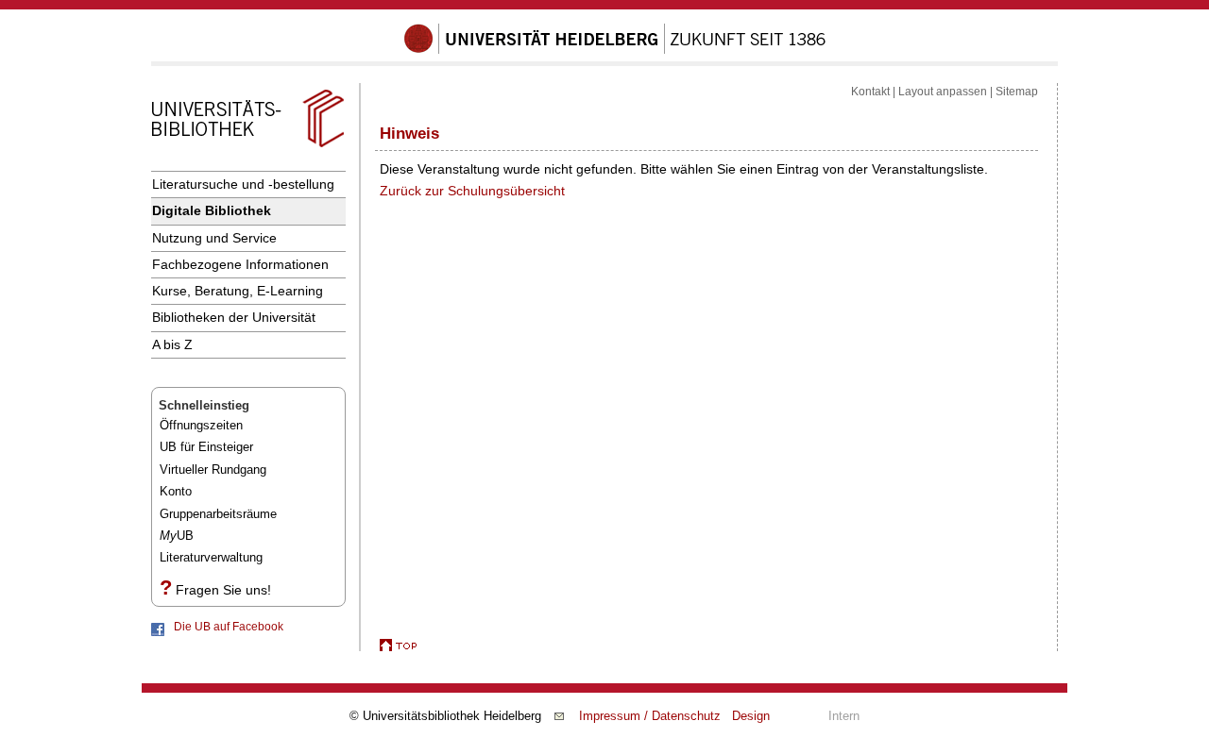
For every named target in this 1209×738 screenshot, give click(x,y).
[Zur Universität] (614, 50)
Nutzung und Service (214, 237)
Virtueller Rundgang (213, 469)
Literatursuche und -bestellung (243, 184)
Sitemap (1017, 91)
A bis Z (172, 344)
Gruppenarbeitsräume (218, 514)
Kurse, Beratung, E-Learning (237, 290)
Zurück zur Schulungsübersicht (472, 190)
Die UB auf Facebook (228, 626)
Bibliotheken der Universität (233, 317)
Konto (176, 491)
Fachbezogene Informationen (240, 264)
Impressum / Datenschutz (650, 716)
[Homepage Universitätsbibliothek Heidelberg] (247, 147)
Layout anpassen (942, 91)
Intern (844, 716)
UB (177, 535)
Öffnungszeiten (201, 425)
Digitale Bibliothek (211, 210)
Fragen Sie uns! (223, 589)
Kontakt (870, 91)
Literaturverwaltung (211, 557)
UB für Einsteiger (206, 447)
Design (751, 716)
